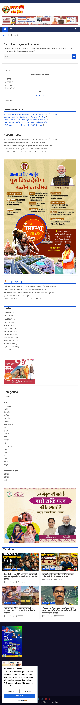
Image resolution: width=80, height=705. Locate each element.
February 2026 (8, 331)
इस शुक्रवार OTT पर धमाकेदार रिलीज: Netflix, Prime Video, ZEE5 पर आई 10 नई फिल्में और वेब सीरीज (20, 610)
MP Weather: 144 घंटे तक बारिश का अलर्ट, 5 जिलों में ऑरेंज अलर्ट (23, 125)
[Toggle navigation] (11, 29)
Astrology (7, 397)
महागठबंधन (10, 82)
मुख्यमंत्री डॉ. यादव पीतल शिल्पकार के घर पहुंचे (16, 296)
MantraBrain (55, 702)
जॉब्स (5, 437)
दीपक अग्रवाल (21, 582)
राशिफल (6, 462)
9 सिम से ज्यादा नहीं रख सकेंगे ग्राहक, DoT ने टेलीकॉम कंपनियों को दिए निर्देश (25, 122)
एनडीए (9, 79)
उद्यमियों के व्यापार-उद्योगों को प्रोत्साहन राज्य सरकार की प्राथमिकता (22, 299)
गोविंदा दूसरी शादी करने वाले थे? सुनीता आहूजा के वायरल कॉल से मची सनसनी (25, 120)
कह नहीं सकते (11, 88)
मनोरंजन (6, 455)
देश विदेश (6, 440)
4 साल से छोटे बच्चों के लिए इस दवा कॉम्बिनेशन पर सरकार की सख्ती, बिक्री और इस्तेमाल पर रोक (30, 114)
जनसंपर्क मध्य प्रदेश (14, 282)
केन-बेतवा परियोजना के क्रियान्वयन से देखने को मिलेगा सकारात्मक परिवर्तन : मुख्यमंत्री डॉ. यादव (30, 286)
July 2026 (7, 316)
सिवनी (5, 480)
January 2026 (8, 334)
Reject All (28, 691)
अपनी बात (6, 415)
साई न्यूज (6, 474)
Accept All (19, 696)
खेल (5, 428)
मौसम (5, 458)
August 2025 (8, 350)
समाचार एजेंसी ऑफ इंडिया (11, 471)
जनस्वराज (10, 85)
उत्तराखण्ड (6, 421)
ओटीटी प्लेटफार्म (8, 424)
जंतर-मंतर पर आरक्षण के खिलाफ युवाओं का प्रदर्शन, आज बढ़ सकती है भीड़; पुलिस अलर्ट (28, 146)
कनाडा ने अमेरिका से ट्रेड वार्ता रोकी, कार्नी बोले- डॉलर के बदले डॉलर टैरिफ (24, 117)
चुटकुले (6, 431)
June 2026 (7, 319)
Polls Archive (8, 100)
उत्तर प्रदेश (7, 418)
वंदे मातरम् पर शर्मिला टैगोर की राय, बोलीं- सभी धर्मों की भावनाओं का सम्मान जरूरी (26, 152)
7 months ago (48, 616)
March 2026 (8, 328)
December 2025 (9, 337)
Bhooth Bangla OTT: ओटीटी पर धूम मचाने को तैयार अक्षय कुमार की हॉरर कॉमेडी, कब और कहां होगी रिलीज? (21, 576)
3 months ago (10, 582)
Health (6, 403)
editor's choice (9, 400)
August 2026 (8, 313)
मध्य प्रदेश (7, 452)
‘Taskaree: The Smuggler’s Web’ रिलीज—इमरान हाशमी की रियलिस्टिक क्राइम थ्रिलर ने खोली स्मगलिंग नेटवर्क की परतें (59, 610)
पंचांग (5, 443)
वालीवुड (6, 465)
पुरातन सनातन (8, 446)
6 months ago (10, 616)
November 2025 (9, 341)
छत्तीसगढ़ (6, 434)
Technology (8, 406)
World (6, 409)
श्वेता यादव (20, 616)
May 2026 (7, 322)
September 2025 (9, 347)
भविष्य (5, 449)
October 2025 (8, 344)
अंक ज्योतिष (7, 412)
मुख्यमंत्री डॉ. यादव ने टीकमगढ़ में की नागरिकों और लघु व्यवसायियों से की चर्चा (25, 289)
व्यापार (5, 468)
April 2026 (7, 325)
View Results (40, 96)
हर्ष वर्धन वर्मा (59, 579)
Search (74, 56)
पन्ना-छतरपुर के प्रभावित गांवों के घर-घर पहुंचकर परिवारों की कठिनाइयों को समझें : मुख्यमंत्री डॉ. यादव (31, 293)
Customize (11, 691)
